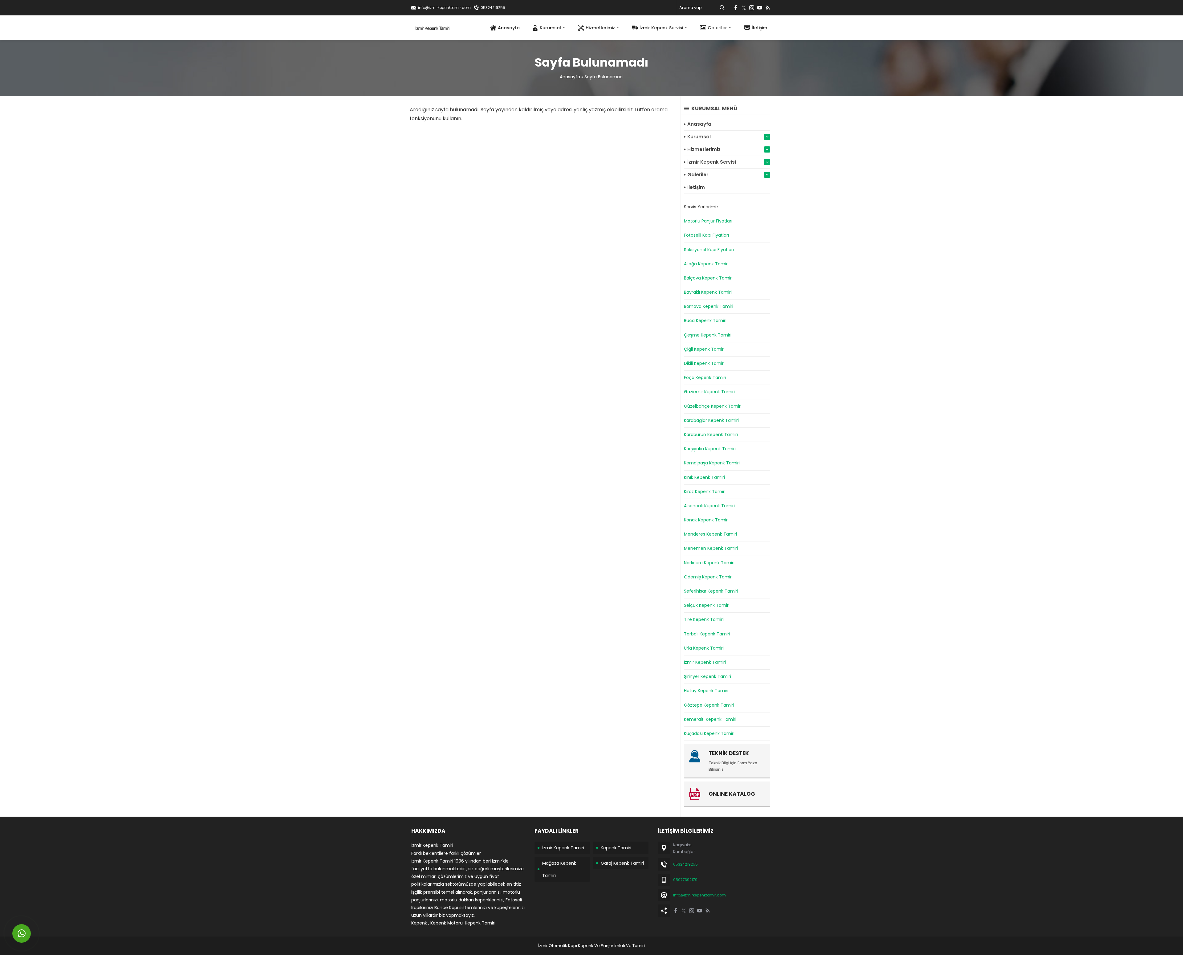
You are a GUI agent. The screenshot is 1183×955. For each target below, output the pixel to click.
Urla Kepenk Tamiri (704, 648)
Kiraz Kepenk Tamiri (705, 491)
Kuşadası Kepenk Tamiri (709, 733)
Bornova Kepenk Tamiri (708, 306)
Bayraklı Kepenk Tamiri (708, 292)
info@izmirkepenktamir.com (444, 7)
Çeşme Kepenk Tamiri (707, 335)
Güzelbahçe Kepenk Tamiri (713, 406)
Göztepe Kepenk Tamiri (709, 705)
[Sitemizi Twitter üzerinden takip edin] (743, 7)
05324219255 (493, 7)
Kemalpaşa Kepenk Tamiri (712, 463)
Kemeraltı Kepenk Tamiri (710, 719)
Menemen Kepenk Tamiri (711, 548)
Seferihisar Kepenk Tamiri (711, 591)
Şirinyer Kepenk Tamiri (707, 676)
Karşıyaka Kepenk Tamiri (710, 449)
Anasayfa (570, 77)
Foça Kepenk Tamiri (705, 377)
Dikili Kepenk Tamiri (704, 363)
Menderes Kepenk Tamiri (710, 534)
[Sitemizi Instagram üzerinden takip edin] (751, 7)
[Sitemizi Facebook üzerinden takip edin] (735, 7)
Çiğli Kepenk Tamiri (704, 349)
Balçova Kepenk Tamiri (708, 278)
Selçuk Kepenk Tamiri (707, 605)
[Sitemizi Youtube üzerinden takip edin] (759, 7)
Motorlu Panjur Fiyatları (708, 221)
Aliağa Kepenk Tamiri (706, 264)
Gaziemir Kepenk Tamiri (709, 392)
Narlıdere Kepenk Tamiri (709, 563)
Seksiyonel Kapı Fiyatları (709, 250)
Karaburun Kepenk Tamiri (711, 434)
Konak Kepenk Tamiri (706, 520)
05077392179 (685, 879)
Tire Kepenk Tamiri (704, 619)
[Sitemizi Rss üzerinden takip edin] (767, 7)
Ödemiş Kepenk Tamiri (708, 577)
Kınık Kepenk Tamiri (704, 477)
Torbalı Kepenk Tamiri (707, 634)
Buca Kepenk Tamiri (705, 320)
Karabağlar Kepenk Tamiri (711, 420)
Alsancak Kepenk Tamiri (709, 506)
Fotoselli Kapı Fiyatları (706, 235)
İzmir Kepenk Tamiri (705, 662)
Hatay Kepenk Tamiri (706, 691)
